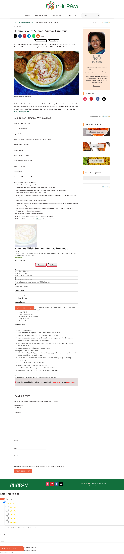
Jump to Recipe (41, 41)
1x (18, 308)
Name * (2, 535)
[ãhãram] (62, 8)
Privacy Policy (85, 483)
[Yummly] (38, 36)
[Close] (2, 499)
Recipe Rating (18, 405)
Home (15, 22)
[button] (15, 258)
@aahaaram (57, 382)
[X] (15, 36)
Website (16, 456)
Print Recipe (54, 41)
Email (16, 448)
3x (31, 308)
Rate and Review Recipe (11, 549)
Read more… (96, 86)
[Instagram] (85, 99)
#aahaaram (70, 382)
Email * (2, 541)
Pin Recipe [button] (53, 265)
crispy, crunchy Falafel (21, 111)
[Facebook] (20, 36)
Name (16, 440)
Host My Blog (93, 485)
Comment (17, 412)
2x (24, 308)
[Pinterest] (24, 36)
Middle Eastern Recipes (26, 22)
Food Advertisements (95, 22)
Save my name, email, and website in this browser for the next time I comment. (39, 466)
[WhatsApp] (33, 36)
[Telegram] (29, 36)
